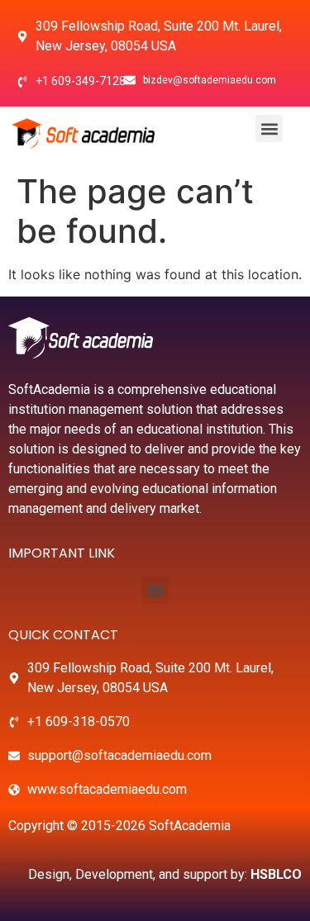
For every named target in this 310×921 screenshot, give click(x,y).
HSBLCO (276, 874)
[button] (269, 128)
